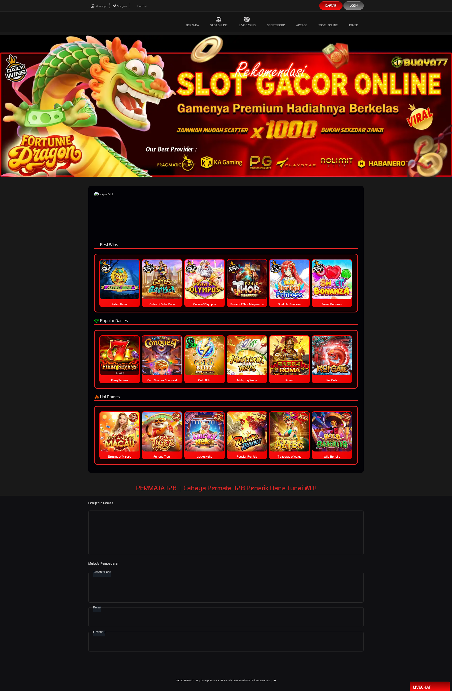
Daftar (330, 6)
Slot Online (218, 25)
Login (354, 6)
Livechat (142, 6)
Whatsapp (101, 6)
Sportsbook (276, 25)
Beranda (192, 25)
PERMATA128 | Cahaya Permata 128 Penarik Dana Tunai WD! (217, 680)
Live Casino (247, 25)
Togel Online (328, 25)
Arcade (301, 25)
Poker (353, 25)
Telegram (122, 6)
